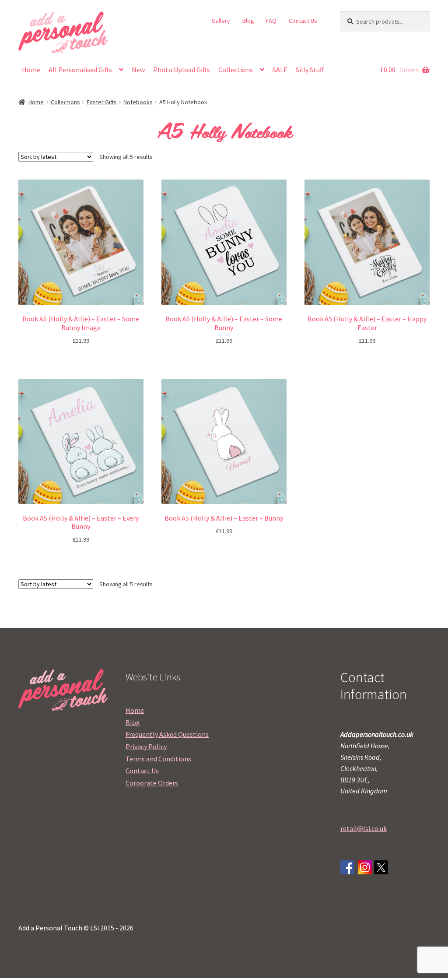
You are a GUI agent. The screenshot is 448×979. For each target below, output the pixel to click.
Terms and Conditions (158, 758)
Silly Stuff (310, 69)
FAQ (271, 21)
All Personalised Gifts (80, 69)
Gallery (221, 21)
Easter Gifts (102, 102)
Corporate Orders (152, 782)
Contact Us (303, 21)
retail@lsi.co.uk (363, 828)
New (138, 69)
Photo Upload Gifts (181, 69)
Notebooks (138, 102)
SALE (280, 69)
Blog (248, 21)
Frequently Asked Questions (167, 734)
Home (31, 69)
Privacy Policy (146, 746)
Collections (235, 69)
